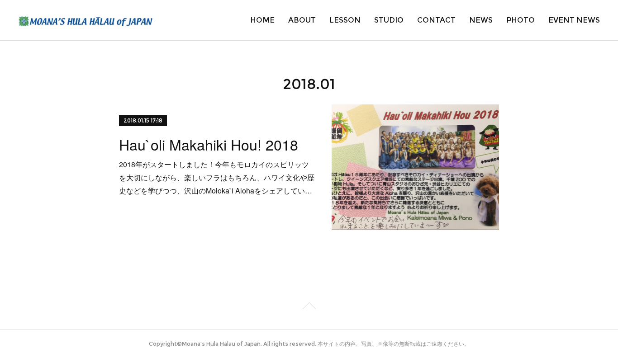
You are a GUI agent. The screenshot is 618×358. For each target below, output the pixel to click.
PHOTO (520, 20)
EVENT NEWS (574, 20)
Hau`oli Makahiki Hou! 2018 (208, 144)
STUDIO (389, 20)
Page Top (309, 307)
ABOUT (302, 20)
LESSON (345, 20)
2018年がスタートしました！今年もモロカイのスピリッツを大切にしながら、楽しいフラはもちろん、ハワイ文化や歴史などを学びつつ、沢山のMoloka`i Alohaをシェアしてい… (216, 177)
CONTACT (436, 20)
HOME (262, 20)
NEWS (481, 20)
